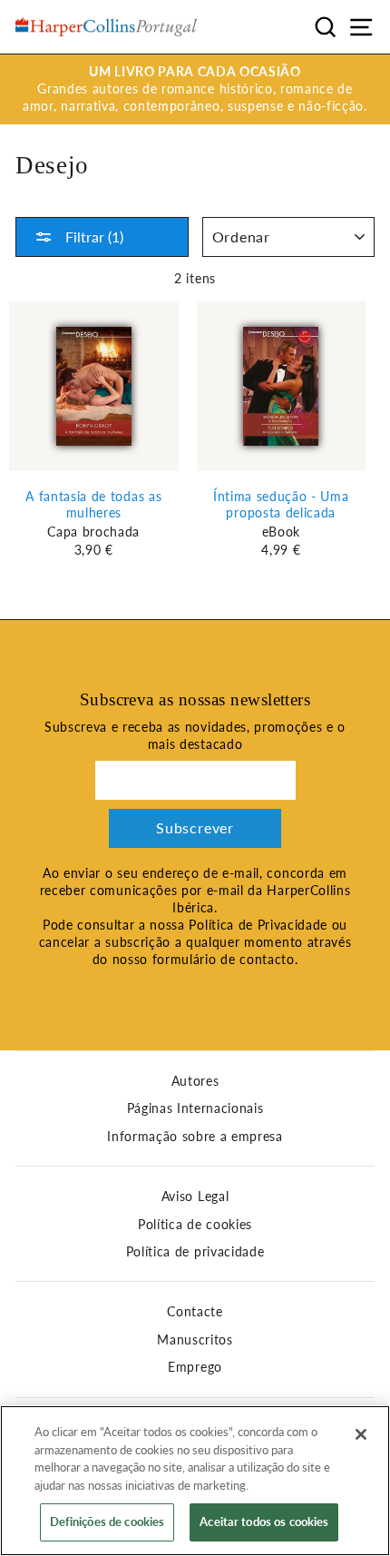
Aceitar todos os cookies (264, 1521)
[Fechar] (361, 1434)
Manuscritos (194, 1340)
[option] (195, 89)
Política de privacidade (195, 1252)
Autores (195, 1081)
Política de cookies (195, 1224)
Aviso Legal (195, 1196)
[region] (195, 1480)
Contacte (194, 1312)
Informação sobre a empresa (195, 1136)
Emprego (195, 1367)
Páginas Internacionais (195, 1108)
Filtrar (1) (92, 236)
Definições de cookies (107, 1521)
